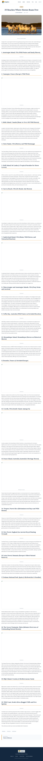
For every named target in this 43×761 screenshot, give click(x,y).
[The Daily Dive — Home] (5, 2)
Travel (21, 6)
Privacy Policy (22, 756)
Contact (16, 756)
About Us (12, 756)
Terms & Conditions (29, 756)
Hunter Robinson (19, 12)
